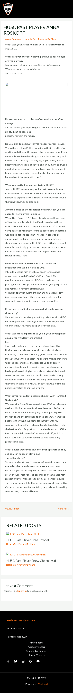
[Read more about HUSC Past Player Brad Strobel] (23, 533)
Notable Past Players (35, 39)
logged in (22, 590)
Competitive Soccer (36, 650)
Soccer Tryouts (37, 655)
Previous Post (10, 508)
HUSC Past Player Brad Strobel (27, 540)
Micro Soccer (36, 642)
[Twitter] (15, 661)
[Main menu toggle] (66, 9)
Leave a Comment (13, 39)
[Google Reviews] (30, 661)
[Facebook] (8, 661)
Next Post (64, 508)
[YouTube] (38, 661)
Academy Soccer (36, 646)
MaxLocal (43, 683)
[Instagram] (23, 661)
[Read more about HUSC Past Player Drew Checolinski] (26, 554)
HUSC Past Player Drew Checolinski (31, 561)
